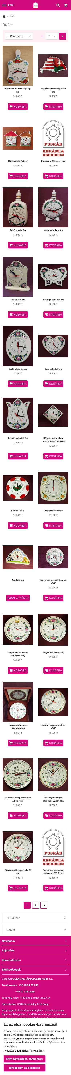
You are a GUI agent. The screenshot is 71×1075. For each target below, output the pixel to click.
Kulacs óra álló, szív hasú (53, 161)
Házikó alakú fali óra (17, 161)
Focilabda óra (17, 510)
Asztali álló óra (18, 299)
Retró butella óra (18, 230)
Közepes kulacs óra (53, 230)
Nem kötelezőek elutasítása (24, 1058)
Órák (12, 16)
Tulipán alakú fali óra (18, 438)
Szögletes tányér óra (53, 510)
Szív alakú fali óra (53, 369)
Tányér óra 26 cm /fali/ (53, 652)
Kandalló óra (18, 580)
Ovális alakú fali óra (18, 369)
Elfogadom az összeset (24, 1067)
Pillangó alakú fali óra (53, 299)
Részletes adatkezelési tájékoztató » (24, 1050)
